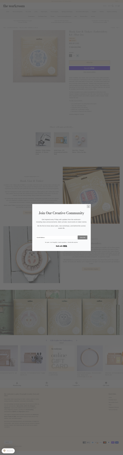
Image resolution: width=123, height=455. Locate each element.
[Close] (88, 206)
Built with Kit (61, 246)
